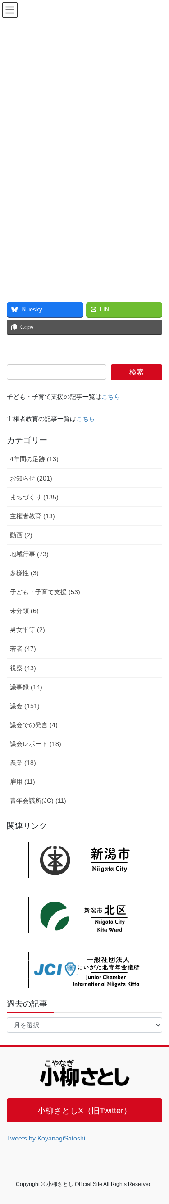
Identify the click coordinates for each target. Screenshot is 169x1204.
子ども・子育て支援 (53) (45, 591)
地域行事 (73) (29, 554)
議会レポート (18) (35, 743)
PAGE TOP (156, 1160)
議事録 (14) (26, 687)
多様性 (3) (24, 573)
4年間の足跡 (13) (34, 458)
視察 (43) (23, 668)
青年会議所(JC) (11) (38, 800)
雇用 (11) (22, 781)
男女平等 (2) (27, 629)
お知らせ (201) (31, 478)
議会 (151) (25, 706)
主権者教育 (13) (32, 516)
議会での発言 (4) (34, 724)
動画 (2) (21, 535)
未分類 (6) (24, 610)
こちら (110, 396)
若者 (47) (23, 648)
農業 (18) (23, 762)
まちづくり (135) (34, 497)
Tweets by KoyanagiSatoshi (46, 1138)
